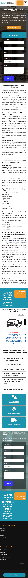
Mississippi (2, 530)
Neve (9, 570)
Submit (9, 78)
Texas (1, 533)
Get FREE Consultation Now (21, 294)
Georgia (2, 535)
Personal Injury (3, 549)
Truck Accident (3, 554)
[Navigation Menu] (25, 3)
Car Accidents (14, 402)
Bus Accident (3, 559)
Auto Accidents (14, 413)
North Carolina (3, 538)
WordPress (18, 570)
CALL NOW (20, 2)
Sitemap (22, 563)
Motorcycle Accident (5, 557)
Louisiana (2, 528)
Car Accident (3, 552)
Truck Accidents (14, 425)
